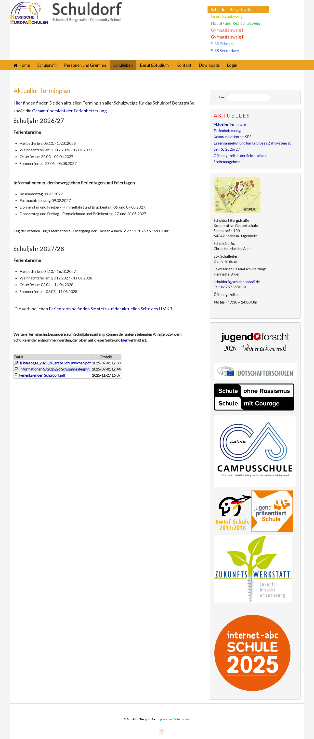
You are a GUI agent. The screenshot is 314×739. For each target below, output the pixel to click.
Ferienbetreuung (227, 130)
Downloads (209, 65)
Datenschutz (182, 719)
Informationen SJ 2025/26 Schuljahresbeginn (54, 369)
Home (24, 65)
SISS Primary (223, 43)
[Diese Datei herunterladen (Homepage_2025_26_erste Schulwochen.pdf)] (16, 369)
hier (124, 340)
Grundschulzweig (227, 16)
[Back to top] (162, 730)
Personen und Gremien (85, 65)
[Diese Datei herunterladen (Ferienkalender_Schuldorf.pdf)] (16, 375)
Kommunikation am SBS (232, 136)
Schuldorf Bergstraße (231, 9)
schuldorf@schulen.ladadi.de (237, 281)
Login (232, 65)
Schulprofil (47, 65)
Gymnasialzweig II (227, 37)
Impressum (164, 719)
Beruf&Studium (154, 65)
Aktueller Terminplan (41, 90)
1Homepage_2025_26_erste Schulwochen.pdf (55, 363)
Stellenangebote (227, 161)
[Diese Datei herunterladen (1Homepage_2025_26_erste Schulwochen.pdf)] (16, 363)
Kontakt (184, 65)
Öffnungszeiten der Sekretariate (240, 155)
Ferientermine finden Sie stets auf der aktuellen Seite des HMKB (110, 308)
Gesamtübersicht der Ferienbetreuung (69, 110)
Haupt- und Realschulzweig (236, 23)
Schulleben (123, 65)
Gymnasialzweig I (227, 30)
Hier (17, 103)
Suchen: (220, 97)
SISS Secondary (225, 50)
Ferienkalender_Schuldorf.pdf (42, 375)
